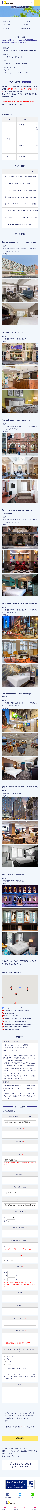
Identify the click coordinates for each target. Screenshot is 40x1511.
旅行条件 (6, 28)
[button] (27, 989)
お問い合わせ (25, 28)
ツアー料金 (6, 25)
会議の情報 (6, 21)
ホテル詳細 (25, 25)
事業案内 (15, 1509)
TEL (25, 1509)
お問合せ (35, 1509)
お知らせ (5, 1509)
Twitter (20, 1497)
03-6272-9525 (22, 1463)
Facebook (8, 1497)
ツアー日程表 (25, 21)
